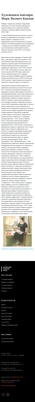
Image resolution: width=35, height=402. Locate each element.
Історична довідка (7, 279)
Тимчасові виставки (7, 341)
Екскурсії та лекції (6, 307)
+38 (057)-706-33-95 (16, 377)
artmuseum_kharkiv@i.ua (8, 385)
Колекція (4, 291)
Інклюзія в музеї (6, 319)
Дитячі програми (6, 316)
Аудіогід (3, 310)
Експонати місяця (6, 285)
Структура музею (6, 288)
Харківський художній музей (7, 269)
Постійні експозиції (7, 338)
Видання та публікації (7, 282)
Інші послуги (5, 322)
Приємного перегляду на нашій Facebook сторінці (17, 249)
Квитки (3, 304)
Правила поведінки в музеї (9, 325)
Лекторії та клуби (6, 313)
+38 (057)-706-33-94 (7, 382)
